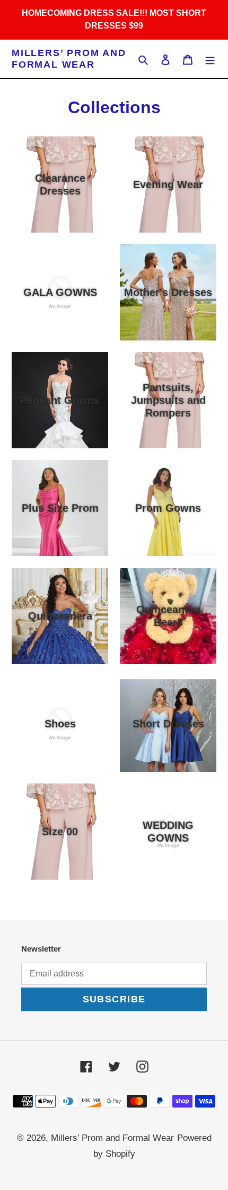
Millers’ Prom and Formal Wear (69, 59)
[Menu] (210, 59)
